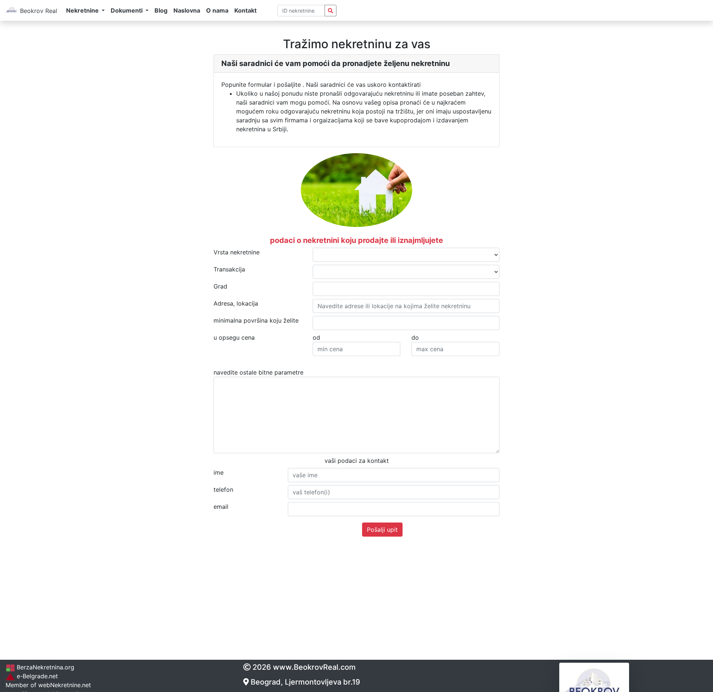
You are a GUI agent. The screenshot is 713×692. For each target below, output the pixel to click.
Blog (160, 10)
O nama (217, 10)
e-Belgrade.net (36, 676)
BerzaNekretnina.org (44, 667)
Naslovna (186, 10)
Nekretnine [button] (83, 10)
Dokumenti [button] (127, 10)
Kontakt (245, 10)
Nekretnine (65, 685)
